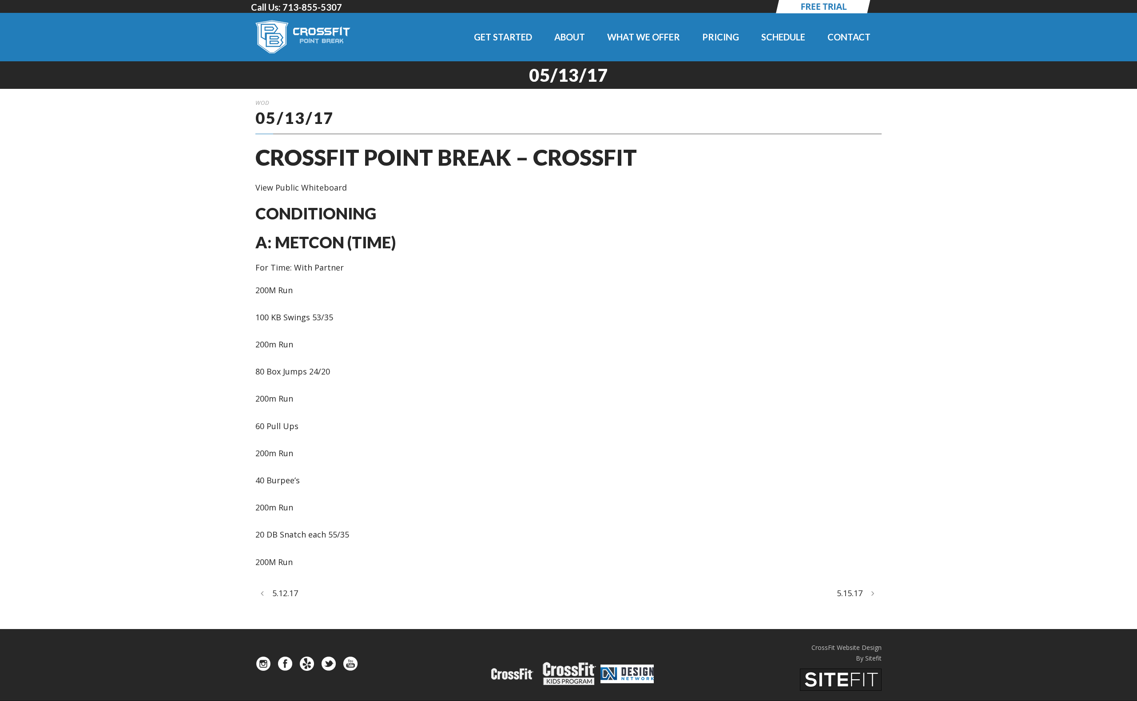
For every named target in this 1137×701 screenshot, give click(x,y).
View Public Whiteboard (301, 187)
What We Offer (643, 37)
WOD (262, 103)
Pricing (720, 37)
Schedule (783, 37)
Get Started (503, 37)
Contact (849, 37)
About (569, 37)
